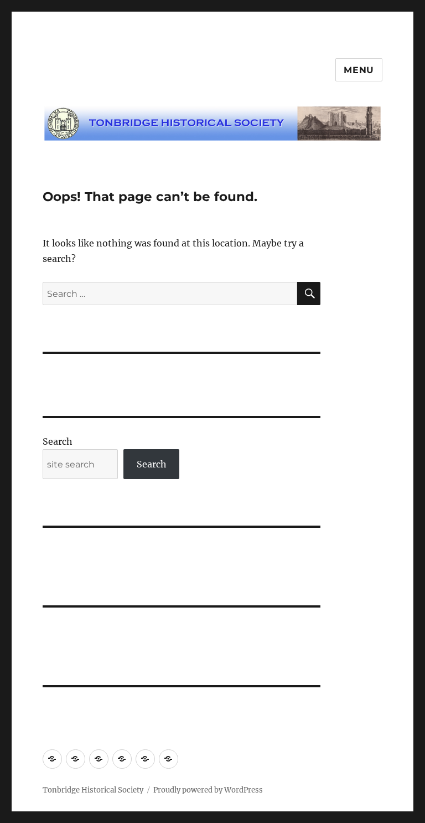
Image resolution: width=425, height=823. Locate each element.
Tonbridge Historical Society (93, 790)
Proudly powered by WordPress (208, 790)
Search (57, 441)
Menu (359, 70)
